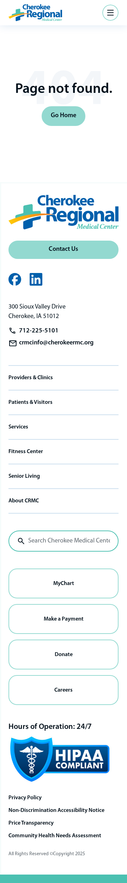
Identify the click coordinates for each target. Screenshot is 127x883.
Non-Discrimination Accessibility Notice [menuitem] (56, 810)
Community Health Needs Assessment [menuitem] (54, 836)
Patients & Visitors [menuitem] (30, 402)
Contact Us (63, 249)
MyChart (63, 583)
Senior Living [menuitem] (24, 476)
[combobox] (63, 541)
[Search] (21, 541)
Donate (64, 655)
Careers (63, 690)
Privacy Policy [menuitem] (25, 798)
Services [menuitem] (18, 427)
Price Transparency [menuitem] (31, 823)
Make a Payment (64, 619)
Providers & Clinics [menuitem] (30, 378)
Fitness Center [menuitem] (25, 452)
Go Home (63, 116)
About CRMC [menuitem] (23, 501)
